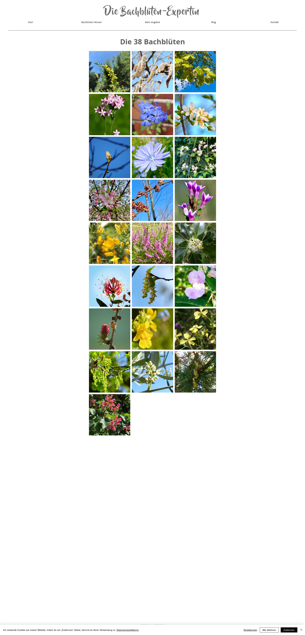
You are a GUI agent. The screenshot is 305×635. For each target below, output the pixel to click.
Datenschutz (158, 624)
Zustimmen (289, 630)
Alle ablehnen (269, 630)
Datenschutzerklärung (128, 630)
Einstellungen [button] (250, 630)
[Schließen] (301, 629)
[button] (91, 22)
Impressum (146, 624)
